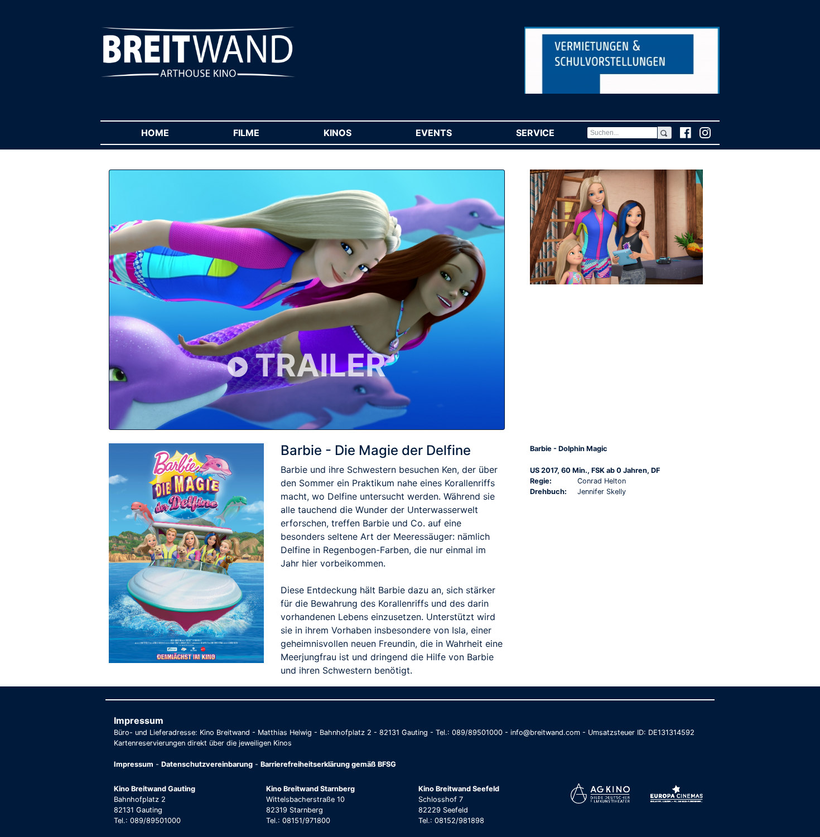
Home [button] (171, 132)
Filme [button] (262, 132)
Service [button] (551, 132)
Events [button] (450, 132)
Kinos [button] (353, 132)
